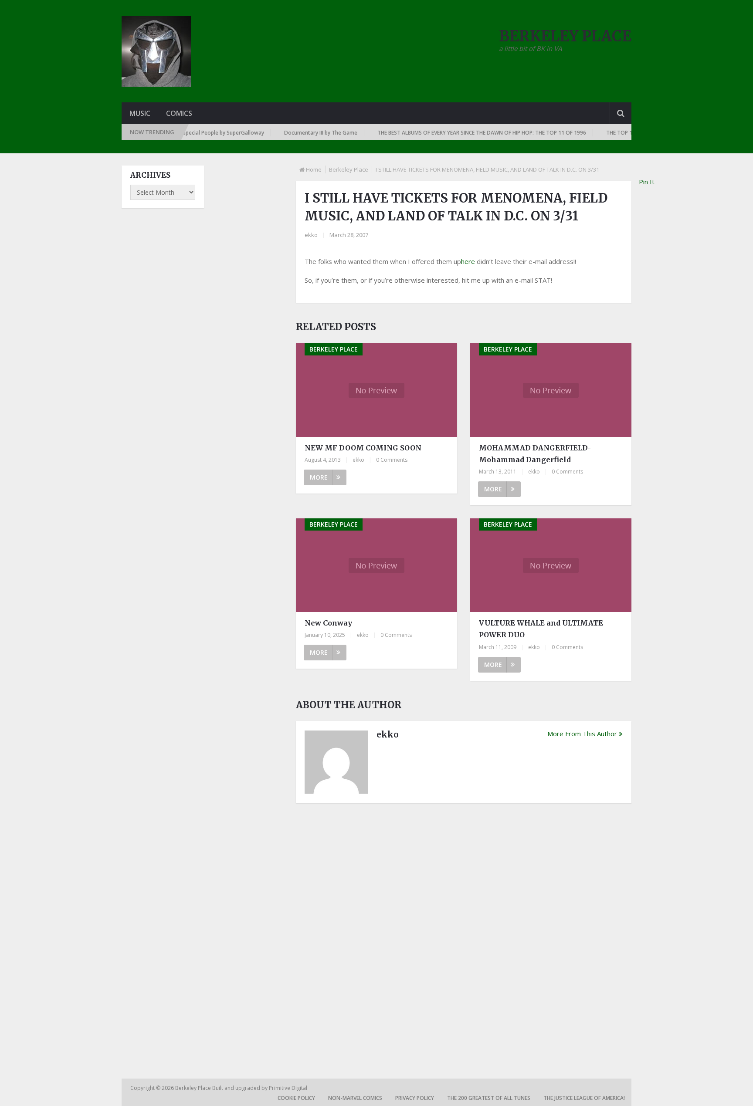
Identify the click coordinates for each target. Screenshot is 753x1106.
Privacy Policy (414, 1098)
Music (139, 113)
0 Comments (391, 459)
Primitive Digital (288, 1088)
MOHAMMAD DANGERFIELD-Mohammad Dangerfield (535, 453)
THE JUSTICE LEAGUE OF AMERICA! (584, 1098)
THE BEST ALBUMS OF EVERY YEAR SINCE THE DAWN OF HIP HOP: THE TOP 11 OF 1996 (467, 132)
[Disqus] (463, 931)
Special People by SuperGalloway (208, 132)
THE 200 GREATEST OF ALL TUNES (488, 1098)
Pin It (647, 181)
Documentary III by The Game (306, 132)
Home (314, 169)
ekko (311, 235)
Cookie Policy (296, 1098)
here (468, 261)
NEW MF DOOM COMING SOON (363, 447)
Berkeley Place (348, 169)
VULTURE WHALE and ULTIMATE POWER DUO (541, 629)
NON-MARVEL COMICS (355, 1098)
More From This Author (582, 733)
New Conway (328, 623)
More (319, 477)
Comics (179, 113)
